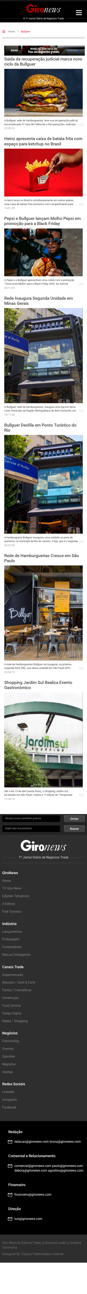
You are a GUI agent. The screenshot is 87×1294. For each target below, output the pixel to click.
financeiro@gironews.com (32, 1194)
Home (11, 31)
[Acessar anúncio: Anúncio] (44, 51)
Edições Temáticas (15, 896)
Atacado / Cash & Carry (19, 982)
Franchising (10, 1041)
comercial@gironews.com (32, 1166)
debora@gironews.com (30, 1170)
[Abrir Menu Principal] (79, 13)
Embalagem (10, 939)
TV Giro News (12, 888)
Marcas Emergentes (16, 955)
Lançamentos (12, 932)
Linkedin (8, 1092)
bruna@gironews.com (65, 1142)
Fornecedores (11, 947)
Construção (10, 998)
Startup (7, 1072)
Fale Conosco (12, 911)
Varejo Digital (11, 1013)
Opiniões (8, 1056)
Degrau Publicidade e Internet (43, 1254)
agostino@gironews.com (65, 1170)
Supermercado (12, 975)
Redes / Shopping (15, 1021)
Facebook (9, 1107)
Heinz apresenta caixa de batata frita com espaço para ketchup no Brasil (43, 141)
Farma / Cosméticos (16, 990)
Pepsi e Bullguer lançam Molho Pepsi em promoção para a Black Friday (42, 221)
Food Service (11, 1006)
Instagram (9, 1100)
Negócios (9, 1064)
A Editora (8, 904)
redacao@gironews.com (31, 1142)
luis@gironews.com (28, 1219)
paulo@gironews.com (67, 1166)
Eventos (8, 1049)
